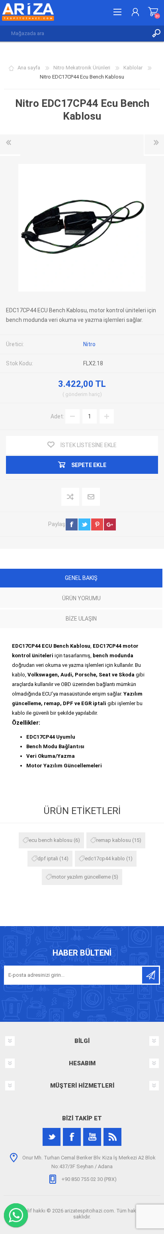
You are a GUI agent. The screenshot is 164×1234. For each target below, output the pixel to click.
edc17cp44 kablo (105, 858)
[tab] (81, 579)
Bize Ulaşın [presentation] (81, 618)
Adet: (57, 416)
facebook (72, 524)
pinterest (97, 524)
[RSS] (112, 1137)
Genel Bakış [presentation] (81, 578)
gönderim (76, 394)
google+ (110, 524)
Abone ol (150, 975)
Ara (156, 33)
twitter (84, 524)
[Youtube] (92, 1137)
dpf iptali (47, 858)
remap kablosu (113, 840)
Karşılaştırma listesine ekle (70, 497)
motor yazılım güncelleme (81, 877)
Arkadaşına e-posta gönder (91, 497)
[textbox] (74, 33)
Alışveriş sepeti (153, 12)
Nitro (89, 344)
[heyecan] (52, 1137)
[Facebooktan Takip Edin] (72, 1137)
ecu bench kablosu (50, 840)
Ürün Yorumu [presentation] (81, 598)
